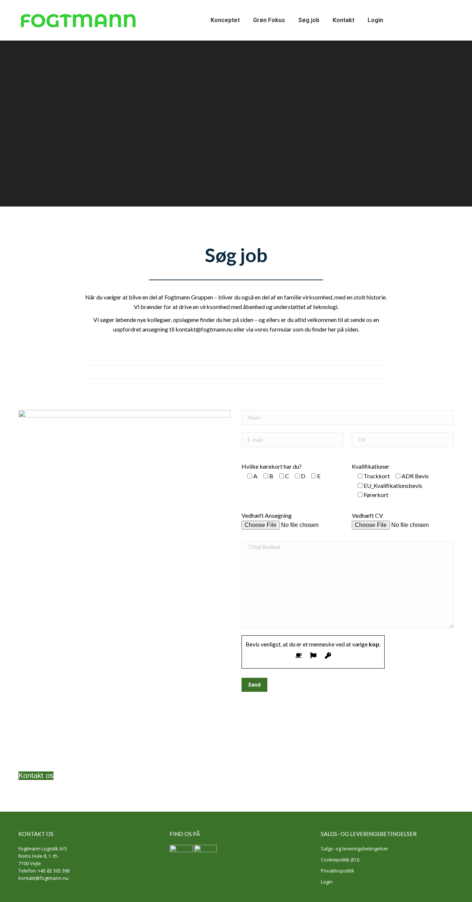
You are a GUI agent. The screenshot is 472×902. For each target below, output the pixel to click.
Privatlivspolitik (337, 870)
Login (327, 881)
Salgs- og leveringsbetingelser (354, 848)
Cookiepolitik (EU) (340, 859)
